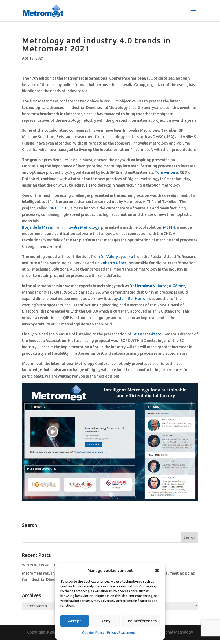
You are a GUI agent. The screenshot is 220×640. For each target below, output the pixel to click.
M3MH (169, 227)
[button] (157, 570)
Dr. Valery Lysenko (117, 256)
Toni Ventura (166, 172)
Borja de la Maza (37, 227)
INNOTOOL (58, 208)
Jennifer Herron (133, 299)
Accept (74, 621)
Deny (106, 621)
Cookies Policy (93, 632)
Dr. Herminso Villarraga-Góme (156, 286)
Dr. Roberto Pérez (110, 263)
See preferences (141, 621)
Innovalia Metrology (81, 227)
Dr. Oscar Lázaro (147, 334)
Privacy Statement (121, 632)
